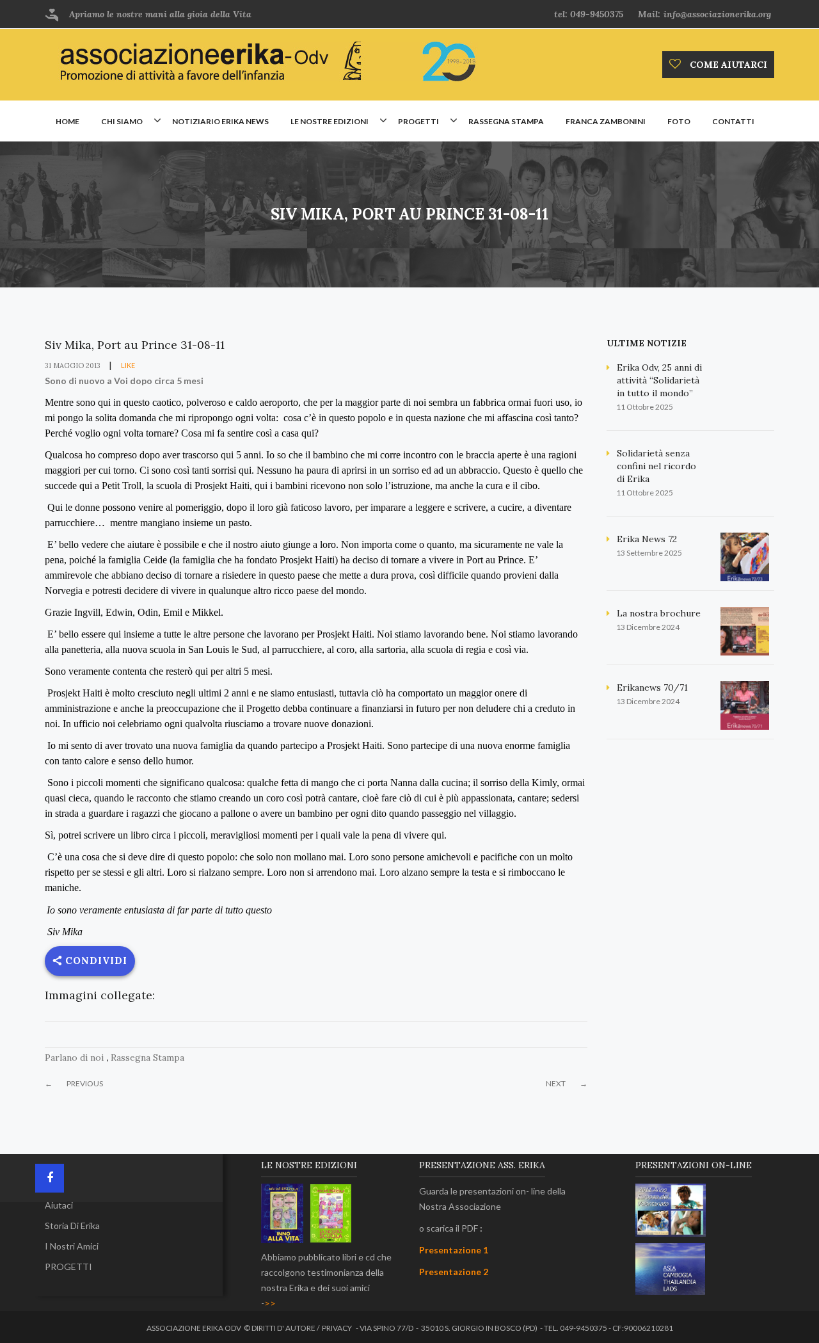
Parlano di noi (74, 1057)
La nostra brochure (659, 613)
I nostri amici (72, 1246)
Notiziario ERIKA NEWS (220, 121)
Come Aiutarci (727, 64)
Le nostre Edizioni (329, 121)
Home (67, 121)
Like (127, 365)
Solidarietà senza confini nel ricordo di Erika (656, 466)
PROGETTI (68, 1266)
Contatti (733, 121)
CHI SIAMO (122, 121)
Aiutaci (59, 1205)
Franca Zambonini (606, 121)
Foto (678, 121)
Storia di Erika (72, 1225)
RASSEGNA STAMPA (506, 121)
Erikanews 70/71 (652, 687)
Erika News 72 (647, 539)
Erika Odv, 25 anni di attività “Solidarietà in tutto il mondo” (659, 380)
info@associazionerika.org (717, 14)
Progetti (418, 121)
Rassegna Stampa (147, 1057)
